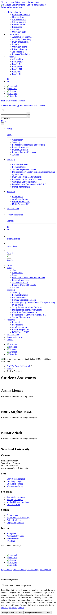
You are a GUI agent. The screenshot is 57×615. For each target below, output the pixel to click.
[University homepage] (22, 5)
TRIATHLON (13, 208)
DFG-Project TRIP (20, 204)
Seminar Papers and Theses (24, 169)
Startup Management (21, 187)
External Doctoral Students (24, 152)
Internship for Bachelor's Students (27, 179)
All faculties (17, 59)
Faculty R (16, 74)
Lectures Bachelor (20, 164)
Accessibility (32, 569)
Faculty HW (17, 62)
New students (18, 17)
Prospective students (21, 14)
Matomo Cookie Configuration (17, 585)
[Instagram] (12, 93)
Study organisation (20, 42)
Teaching (11, 159)
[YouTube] (12, 88)
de (8, 79)
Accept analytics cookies (12, 612)
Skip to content (7, 2)
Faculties (12, 57)
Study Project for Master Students (27, 177)
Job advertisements (15, 215)
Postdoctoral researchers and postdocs (28, 145)
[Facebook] (12, 86)
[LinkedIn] (12, 96)
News (9, 129)
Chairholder (17, 140)
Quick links (14, 34)
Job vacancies (18, 52)
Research (11, 191)
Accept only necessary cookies (37, 612)
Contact (10, 221)
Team (9, 135)
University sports (19, 47)
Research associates (20, 147)
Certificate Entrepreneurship (24, 182)
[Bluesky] (11, 91)
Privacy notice (19, 569)
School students (19, 22)
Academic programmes (22, 37)
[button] (5, 118)
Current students (19, 19)
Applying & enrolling (21, 39)
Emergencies (45, 569)
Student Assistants (20, 150)
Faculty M (16, 64)
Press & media (18, 24)
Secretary (16, 142)
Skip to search (21, 2)
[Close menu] (2, 123)
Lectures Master (19, 167)
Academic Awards (20, 199)
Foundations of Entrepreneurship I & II (29, 184)
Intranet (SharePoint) (21, 54)
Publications (17, 196)
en (8, 81)
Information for (14, 12)
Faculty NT (17, 69)
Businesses (17, 27)
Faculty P (16, 71)
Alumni (15, 29)
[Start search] (28, 113)
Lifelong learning (19, 49)
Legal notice (6, 569)
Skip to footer (34, 2)
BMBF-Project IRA (21, 201)
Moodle (15, 44)
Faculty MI (17, 67)
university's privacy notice (12, 607)
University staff (19, 32)
